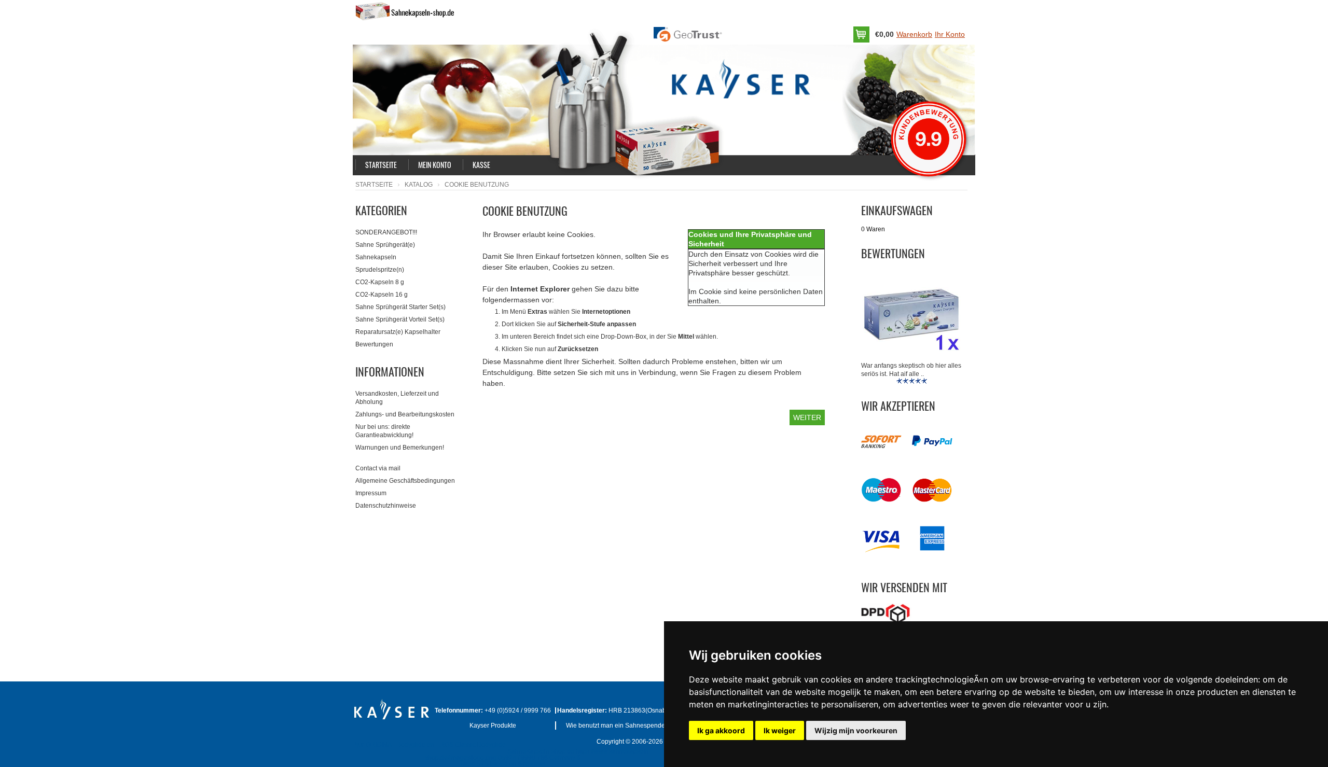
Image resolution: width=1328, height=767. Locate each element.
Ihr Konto (950, 34)
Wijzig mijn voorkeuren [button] (855, 730)
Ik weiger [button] (780, 730)
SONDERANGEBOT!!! (386, 232)
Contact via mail (377, 468)
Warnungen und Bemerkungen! (399, 447)
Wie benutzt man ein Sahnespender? (618, 725)
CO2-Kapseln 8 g (379, 282)
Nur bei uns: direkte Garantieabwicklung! (384, 431)
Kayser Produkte (492, 725)
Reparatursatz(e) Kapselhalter (397, 332)
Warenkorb (914, 34)
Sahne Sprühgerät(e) (385, 244)
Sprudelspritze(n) (379, 269)
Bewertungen (374, 344)
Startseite (374, 184)
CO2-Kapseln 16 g (381, 294)
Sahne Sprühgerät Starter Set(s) (400, 307)
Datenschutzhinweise (385, 505)
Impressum (370, 493)
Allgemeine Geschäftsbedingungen (405, 480)
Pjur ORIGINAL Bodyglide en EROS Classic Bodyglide (429, 744)
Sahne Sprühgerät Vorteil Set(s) (400, 319)
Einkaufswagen (897, 210)
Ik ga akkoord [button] (721, 730)
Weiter (807, 417)
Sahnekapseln (375, 257)
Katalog (419, 184)
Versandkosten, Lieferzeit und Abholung (397, 398)
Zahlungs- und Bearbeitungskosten (404, 414)
